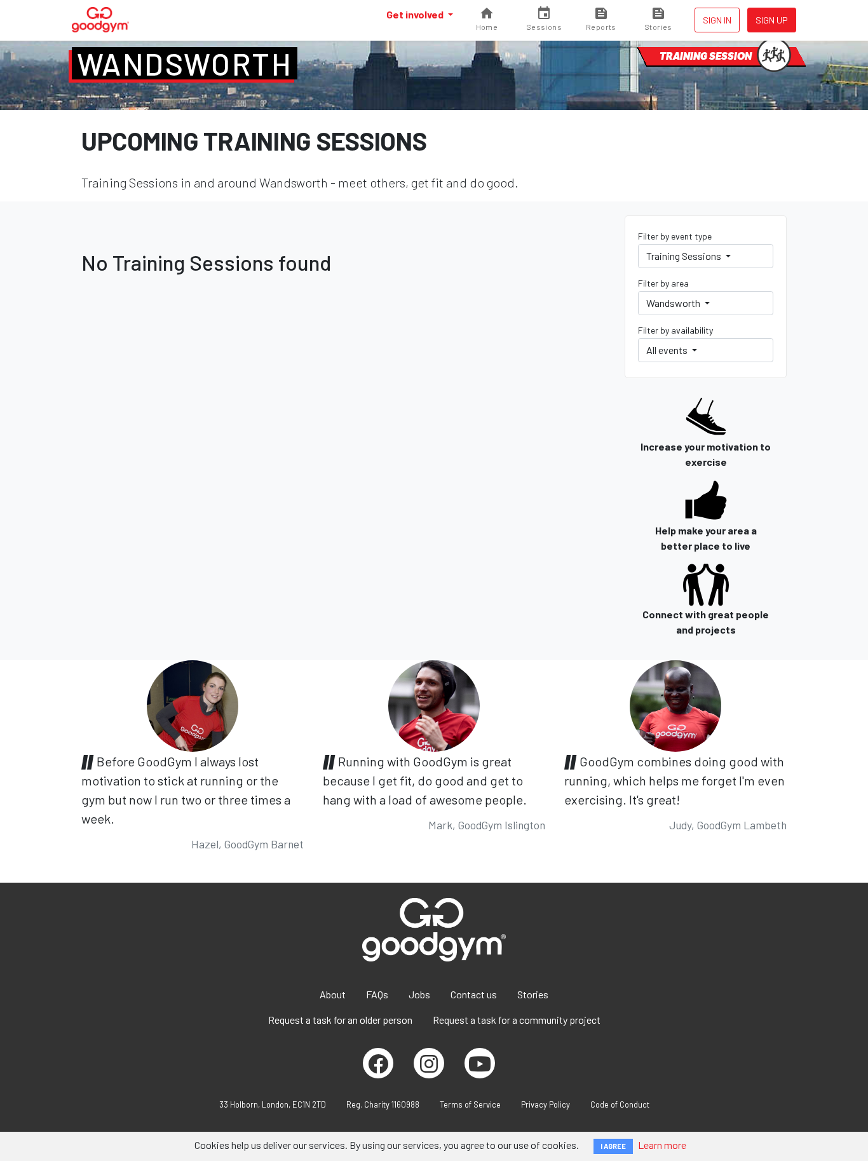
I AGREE (613, 1146)
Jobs (419, 994)
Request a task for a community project (516, 1020)
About (333, 994)
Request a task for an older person (340, 1020)
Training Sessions (684, 256)
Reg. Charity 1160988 (382, 1104)
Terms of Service (470, 1104)
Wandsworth (184, 63)
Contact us (474, 994)
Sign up (772, 20)
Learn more (662, 1145)
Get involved (415, 14)
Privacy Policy (545, 1104)
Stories (532, 994)
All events (667, 350)
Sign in (717, 20)
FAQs (377, 994)
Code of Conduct (619, 1104)
